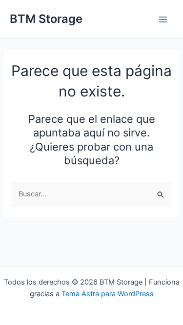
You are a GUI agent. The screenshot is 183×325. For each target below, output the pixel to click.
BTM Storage (46, 19)
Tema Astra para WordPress (107, 293)
